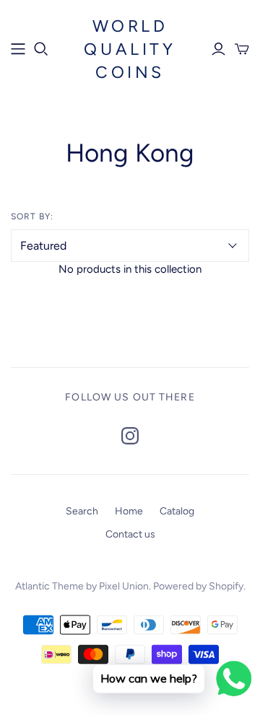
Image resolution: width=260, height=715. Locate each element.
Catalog (177, 511)
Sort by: (32, 216)
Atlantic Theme (49, 586)
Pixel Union (124, 586)
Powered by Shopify (198, 586)
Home (129, 511)
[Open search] (41, 49)
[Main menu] (18, 49)
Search (82, 511)
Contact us (130, 534)
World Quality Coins (130, 49)
